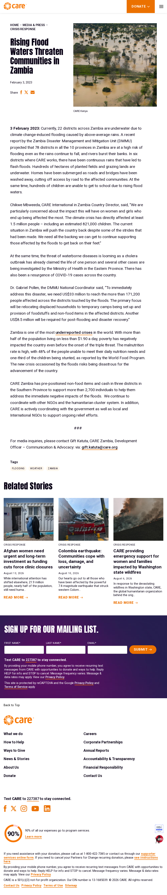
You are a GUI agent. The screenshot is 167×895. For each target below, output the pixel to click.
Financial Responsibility (103, 767)
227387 (31, 660)
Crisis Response (23, 29)
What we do (13, 734)
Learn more (33, 836)
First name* (12, 643)
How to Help (14, 742)
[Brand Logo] (15, 6)
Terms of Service (15, 687)
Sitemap (71, 885)
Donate (9, 776)
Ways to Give (14, 750)
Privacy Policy (54, 677)
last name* (53, 643)
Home (14, 25)
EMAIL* (92, 643)
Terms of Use (53, 885)
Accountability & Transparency (109, 759)
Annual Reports (96, 750)
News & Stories (16, 759)
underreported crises (74, 332)
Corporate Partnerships (103, 742)
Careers (90, 734)
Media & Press (34, 25)
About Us (11, 767)
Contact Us (93, 776)
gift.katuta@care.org (100, 447)
